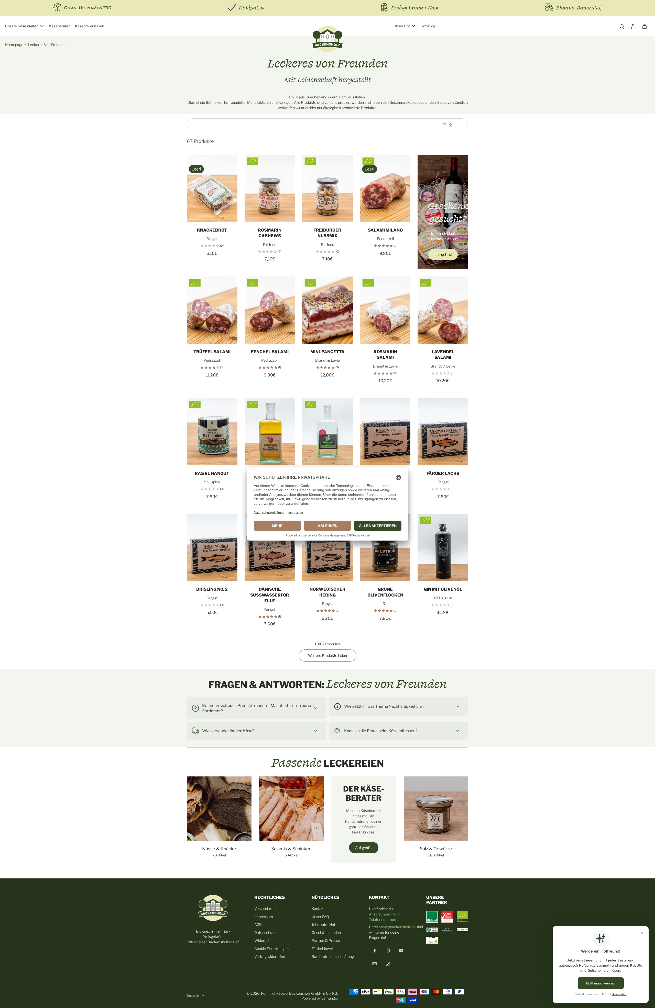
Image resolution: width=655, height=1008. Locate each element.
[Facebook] (374, 950)
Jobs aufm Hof (323, 924)
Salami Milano (385, 230)
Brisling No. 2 (212, 589)
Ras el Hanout (212, 473)
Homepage (14, 44)
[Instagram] (388, 950)
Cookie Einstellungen (271, 948)
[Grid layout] (450, 125)
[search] (621, 26)
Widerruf (261, 940)
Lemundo (329, 998)
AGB (258, 924)
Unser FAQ (320, 916)
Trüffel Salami (212, 351)
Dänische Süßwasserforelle (269, 595)
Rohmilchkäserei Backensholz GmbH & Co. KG (299, 993)
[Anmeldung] (633, 26)
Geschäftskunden (326, 932)
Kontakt (318, 908)
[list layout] (444, 125)
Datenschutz (264, 932)
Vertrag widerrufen (269, 956)
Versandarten (265, 908)
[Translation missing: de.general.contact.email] (374, 963)
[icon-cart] (644, 26)
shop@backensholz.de (397, 927)
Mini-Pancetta (327, 351)
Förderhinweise (324, 948)
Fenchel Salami (270, 351)
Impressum (263, 916)
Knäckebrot (212, 230)
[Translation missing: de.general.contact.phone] (388, 963)
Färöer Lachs (443, 473)
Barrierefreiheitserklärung (333, 956)
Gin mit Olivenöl (443, 589)
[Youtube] (401, 950)
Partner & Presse (326, 940)
